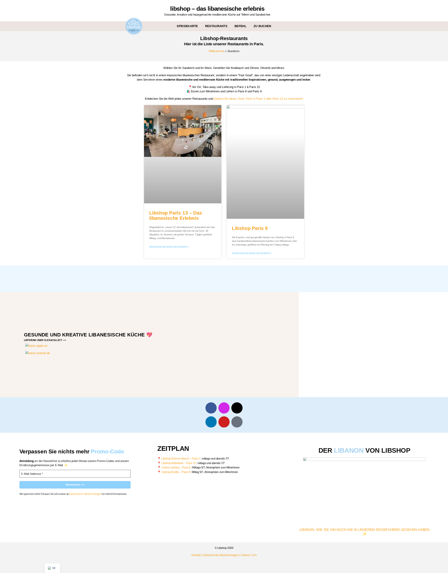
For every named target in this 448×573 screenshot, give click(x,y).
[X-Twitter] (237, 408)
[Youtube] (224, 422)
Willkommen (216, 51)
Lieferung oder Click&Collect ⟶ (45, 340)
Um (254, 555)
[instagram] (224, 408)
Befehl (240, 26)
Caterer (245, 555)
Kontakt (196, 555)
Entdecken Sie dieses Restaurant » (169, 247)
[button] (307, 26)
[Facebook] (211, 408)
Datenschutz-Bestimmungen (85, 493)
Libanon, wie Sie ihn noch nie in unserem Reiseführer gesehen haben (364, 530)
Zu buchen (262, 26)
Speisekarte (187, 26)
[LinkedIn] (211, 422)
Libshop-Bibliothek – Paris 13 (178, 463)
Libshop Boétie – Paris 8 (175, 472)
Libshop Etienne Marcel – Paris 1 (180, 458)
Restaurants (216, 26)
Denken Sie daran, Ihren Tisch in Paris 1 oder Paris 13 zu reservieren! (258, 98)
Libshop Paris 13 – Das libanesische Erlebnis (175, 215)
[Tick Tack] (237, 422)
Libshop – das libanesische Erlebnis (217, 8)
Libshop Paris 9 (250, 228)
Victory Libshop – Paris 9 (175, 467)
